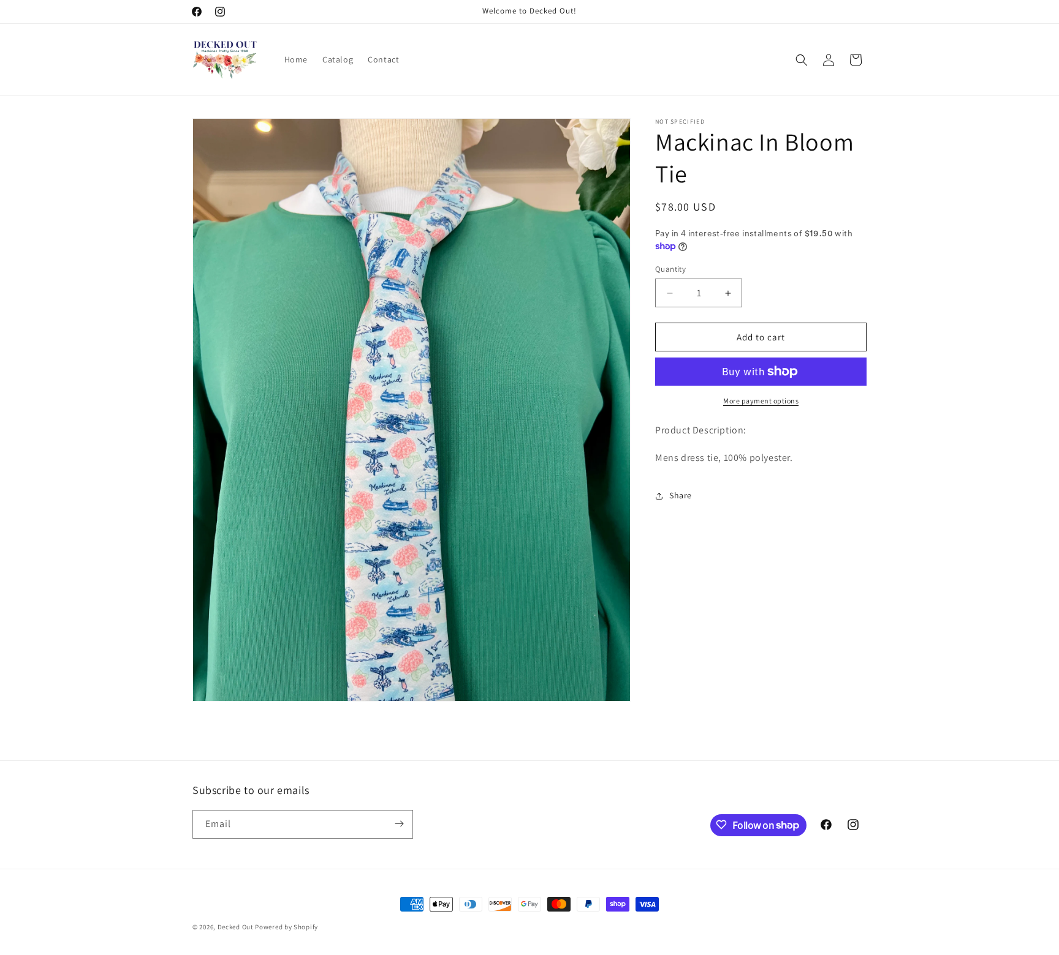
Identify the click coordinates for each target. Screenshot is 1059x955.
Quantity (670, 269)
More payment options (761, 400)
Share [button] (680, 495)
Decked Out (237, 927)
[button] (801, 60)
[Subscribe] (398, 823)
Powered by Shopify (286, 927)
